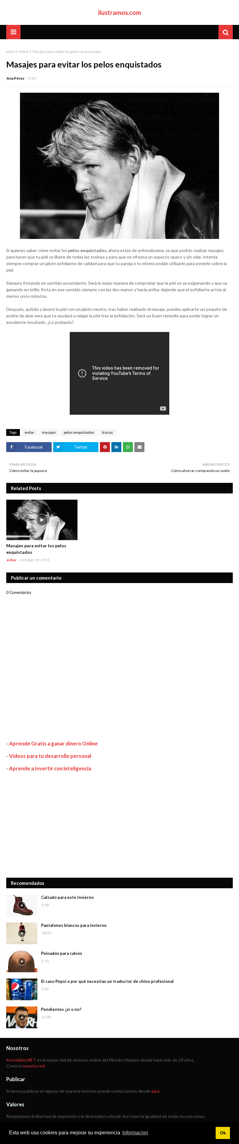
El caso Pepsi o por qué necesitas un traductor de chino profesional (107, 981)
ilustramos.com (119, 12)
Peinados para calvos (61, 953)
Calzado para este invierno (67, 897)
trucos (107, 432)
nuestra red (33, 1065)
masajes (49, 432)
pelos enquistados (79, 432)
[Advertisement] (119, 824)
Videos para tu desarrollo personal (50, 756)
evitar (24, 51)
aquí (155, 1091)
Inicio (10, 51)
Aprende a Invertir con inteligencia (50, 768)
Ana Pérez (15, 78)
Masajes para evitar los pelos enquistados (36, 549)
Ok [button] (223, 1132)
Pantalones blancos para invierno (73, 925)
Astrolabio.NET (21, 1059)
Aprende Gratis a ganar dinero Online (53, 743)
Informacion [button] (135, 1132)
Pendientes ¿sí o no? (61, 1009)
